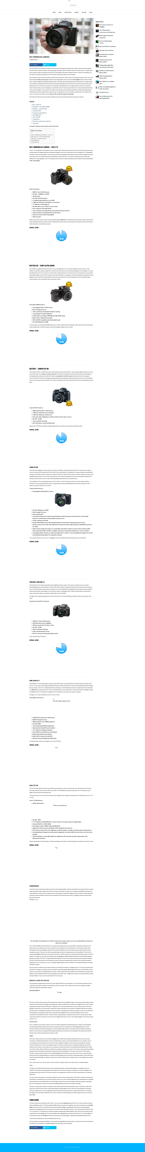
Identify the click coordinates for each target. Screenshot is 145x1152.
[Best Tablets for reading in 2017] (97, 82)
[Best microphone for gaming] (97, 47)
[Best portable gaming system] (97, 41)
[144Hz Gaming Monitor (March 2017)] (97, 76)
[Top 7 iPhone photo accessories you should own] (97, 30)
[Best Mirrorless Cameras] (97, 51)
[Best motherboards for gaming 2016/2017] (97, 96)
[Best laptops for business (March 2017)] (97, 55)
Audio (59, 12)
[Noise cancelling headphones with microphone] (97, 87)
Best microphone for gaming (107, 46)
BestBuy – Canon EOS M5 (39, 108)
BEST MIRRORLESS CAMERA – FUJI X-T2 (42, 135)
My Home (84, 12)
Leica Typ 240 (36, 117)
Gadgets (76, 12)
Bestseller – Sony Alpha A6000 (40, 106)
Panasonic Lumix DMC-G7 (39, 113)
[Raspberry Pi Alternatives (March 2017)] (97, 71)
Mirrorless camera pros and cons (41, 121)
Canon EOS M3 (36, 110)
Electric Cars (67, 12)
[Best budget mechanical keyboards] (97, 36)
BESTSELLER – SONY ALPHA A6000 (40, 136)
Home (54, 12)
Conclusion (35, 123)
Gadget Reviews (33, 59)
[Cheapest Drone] (97, 92)
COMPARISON (35, 140)
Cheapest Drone (104, 92)
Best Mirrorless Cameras (106, 50)
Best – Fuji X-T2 (36, 104)
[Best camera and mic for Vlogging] (97, 25)
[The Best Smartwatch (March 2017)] (97, 60)
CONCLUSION (35, 142)
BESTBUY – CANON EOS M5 (38, 138)
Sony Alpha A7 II (36, 115)
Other (90, 12)
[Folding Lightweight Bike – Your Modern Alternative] (97, 65)
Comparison (35, 119)
